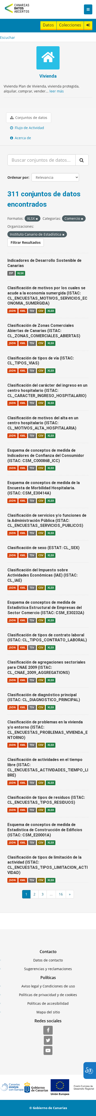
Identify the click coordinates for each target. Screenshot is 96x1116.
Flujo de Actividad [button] (29, 127)
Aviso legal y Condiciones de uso (48, 986)
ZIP (11, 273)
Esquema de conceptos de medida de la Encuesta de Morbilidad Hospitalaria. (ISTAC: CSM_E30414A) (43, 487)
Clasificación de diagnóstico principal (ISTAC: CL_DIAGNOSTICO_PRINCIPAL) (43, 697)
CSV (40, 310)
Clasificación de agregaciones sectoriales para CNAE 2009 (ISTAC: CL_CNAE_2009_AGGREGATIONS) (46, 667)
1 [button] (26, 894)
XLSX (20, 273)
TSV (32, 310)
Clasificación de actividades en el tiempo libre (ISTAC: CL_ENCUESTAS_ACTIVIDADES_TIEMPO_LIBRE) (47, 767)
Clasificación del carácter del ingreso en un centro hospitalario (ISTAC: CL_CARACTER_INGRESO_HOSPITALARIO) (47, 390)
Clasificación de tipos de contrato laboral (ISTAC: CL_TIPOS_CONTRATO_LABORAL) (47, 638)
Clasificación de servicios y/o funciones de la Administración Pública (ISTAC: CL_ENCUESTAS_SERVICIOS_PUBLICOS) (46, 520)
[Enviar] (82, 160)
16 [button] (61, 894)
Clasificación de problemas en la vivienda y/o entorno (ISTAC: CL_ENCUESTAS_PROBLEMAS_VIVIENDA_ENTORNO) (47, 730)
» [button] (70, 894)
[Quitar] (37, 219)
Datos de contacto (48, 960)
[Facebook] (48, 1030)
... (51, 894)
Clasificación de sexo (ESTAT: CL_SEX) (43, 547)
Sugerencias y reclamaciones (48, 968)
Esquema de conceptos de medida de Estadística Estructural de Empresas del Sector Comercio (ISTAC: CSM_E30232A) (45, 607)
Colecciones (70, 25)
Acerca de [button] (22, 137)
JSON (12, 310)
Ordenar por (17, 177)
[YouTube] (48, 1050)
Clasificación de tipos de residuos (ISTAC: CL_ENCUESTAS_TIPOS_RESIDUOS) (46, 800)
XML (23, 310)
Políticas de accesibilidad (48, 1003)
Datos (48, 25)
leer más (56, 91)
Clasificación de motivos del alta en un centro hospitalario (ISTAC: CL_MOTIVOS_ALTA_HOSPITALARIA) (42, 423)
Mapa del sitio (48, 1012)
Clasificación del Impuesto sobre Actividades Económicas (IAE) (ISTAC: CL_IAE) (42, 575)
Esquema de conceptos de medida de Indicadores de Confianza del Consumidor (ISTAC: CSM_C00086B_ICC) (45, 455)
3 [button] (43, 894)
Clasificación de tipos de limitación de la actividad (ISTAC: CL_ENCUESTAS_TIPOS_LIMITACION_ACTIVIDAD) (47, 865)
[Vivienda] (48, 58)
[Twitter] (48, 1040)
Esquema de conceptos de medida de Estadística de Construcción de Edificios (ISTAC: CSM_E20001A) (44, 829)
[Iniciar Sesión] (88, 25)
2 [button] (34, 894)
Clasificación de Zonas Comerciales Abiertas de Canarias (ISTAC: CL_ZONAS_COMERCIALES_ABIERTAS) (43, 330)
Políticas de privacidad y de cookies (48, 994)
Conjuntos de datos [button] (30, 117)
